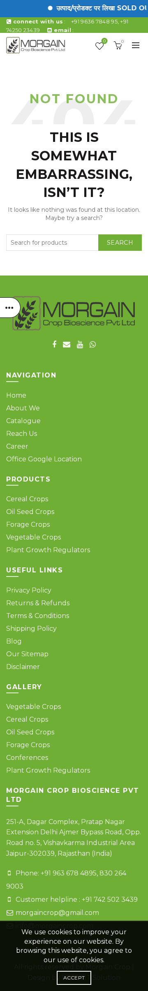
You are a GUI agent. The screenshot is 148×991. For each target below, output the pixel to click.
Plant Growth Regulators (48, 550)
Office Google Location (44, 459)
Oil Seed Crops (30, 512)
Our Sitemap (27, 654)
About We (23, 408)
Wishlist (104, 42)
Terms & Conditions (37, 616)
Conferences (27, 758)
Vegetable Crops (33, 537)
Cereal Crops (27, 499)
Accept (74, 978)
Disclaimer (23, 667)
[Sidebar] (10, 307)
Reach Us (21, 434)
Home (16, 395)
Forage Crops (28, 524)
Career (17, 446)
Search (120, 242)
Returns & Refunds (37, 603)
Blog (14, 641)
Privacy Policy (28, 590)
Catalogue (23, 421)
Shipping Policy (31, 628)
